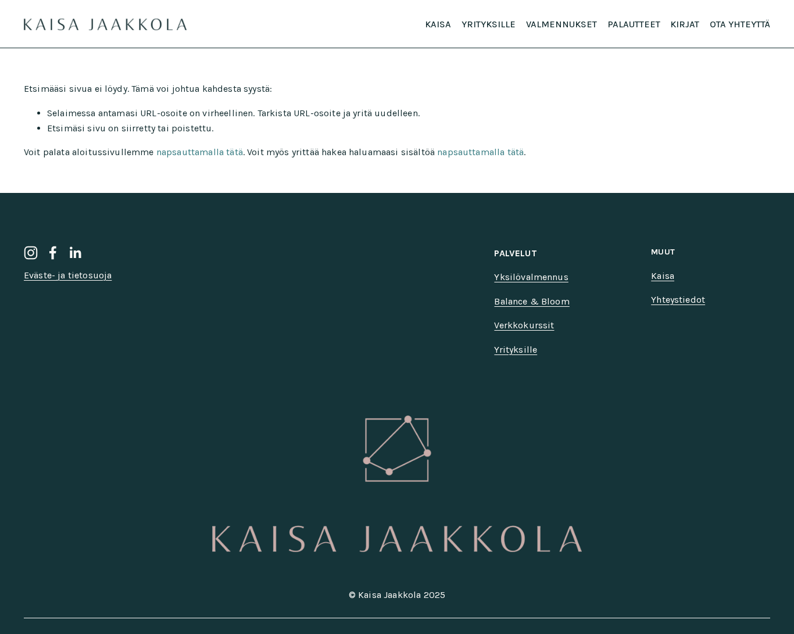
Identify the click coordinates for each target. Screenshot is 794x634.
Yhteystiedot (678, 299)
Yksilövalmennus (531, 276)
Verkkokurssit (524, 325)
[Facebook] (53, 253)
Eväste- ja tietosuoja (68, 275)
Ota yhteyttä (740, 24)
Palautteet (633, 24)
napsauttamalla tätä (199, 151)
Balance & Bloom (531, 301)
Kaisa (438, 24)
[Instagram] (31, 253)
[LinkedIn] (75, 253)
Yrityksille (489, 24)
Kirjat (684, 24)
